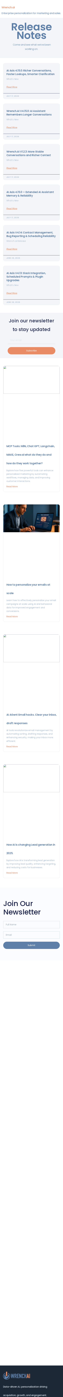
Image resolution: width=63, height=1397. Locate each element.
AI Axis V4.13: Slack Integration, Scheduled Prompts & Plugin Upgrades (26, 276)
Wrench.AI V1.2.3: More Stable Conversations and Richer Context (28, 153)
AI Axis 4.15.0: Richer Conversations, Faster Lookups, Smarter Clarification (30, 72)
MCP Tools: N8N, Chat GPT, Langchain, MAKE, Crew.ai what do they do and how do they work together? (30, 454)
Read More (11, 87)
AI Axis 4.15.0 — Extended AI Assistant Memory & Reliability (30, 193)
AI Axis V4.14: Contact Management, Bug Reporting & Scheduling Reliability (31, 234)
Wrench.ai (8, 7)
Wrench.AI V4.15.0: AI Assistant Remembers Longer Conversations (29, 112)
